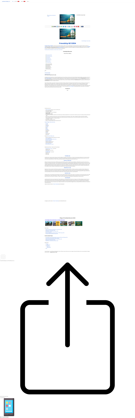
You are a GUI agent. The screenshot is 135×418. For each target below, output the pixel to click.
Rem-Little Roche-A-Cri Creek (49, 144)
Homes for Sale (56, 49)
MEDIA (28, 1)
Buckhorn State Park (48, 140)
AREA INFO (23, 1)
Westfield (47, 129)
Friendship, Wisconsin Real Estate (49, 49)
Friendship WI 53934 (67, 43)
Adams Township (48, 109)
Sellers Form (48, 246)
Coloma (47, 124)
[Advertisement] (67, 8)
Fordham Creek (48, 151)
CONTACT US (47, 245)
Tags (46, 248)
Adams (47, 128)
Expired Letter (49, 247)
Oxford (47, 132)
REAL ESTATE (17, 1)
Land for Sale (60, 49)
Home (13, 1)
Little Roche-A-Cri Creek (49, 148)
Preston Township (56, 200)
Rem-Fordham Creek (48, 143)
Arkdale (47, 123)
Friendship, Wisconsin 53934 (49, 45)
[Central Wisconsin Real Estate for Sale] (52, 19)
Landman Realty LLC (6, 1)
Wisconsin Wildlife (71, 86)
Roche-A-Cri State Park (60, 47)
